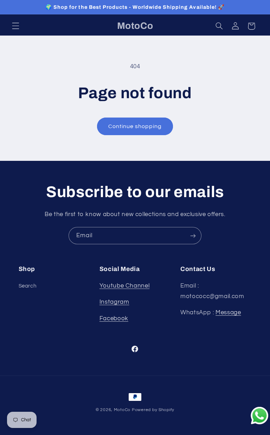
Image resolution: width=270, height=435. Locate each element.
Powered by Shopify (153, 410)
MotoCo (123, 410)
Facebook (113, 318)
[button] (15, 26)
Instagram (114, 302)
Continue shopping (135, 126)
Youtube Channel (124, 286)
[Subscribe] (193, 235)
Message (228, 312)
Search (28, 286)
